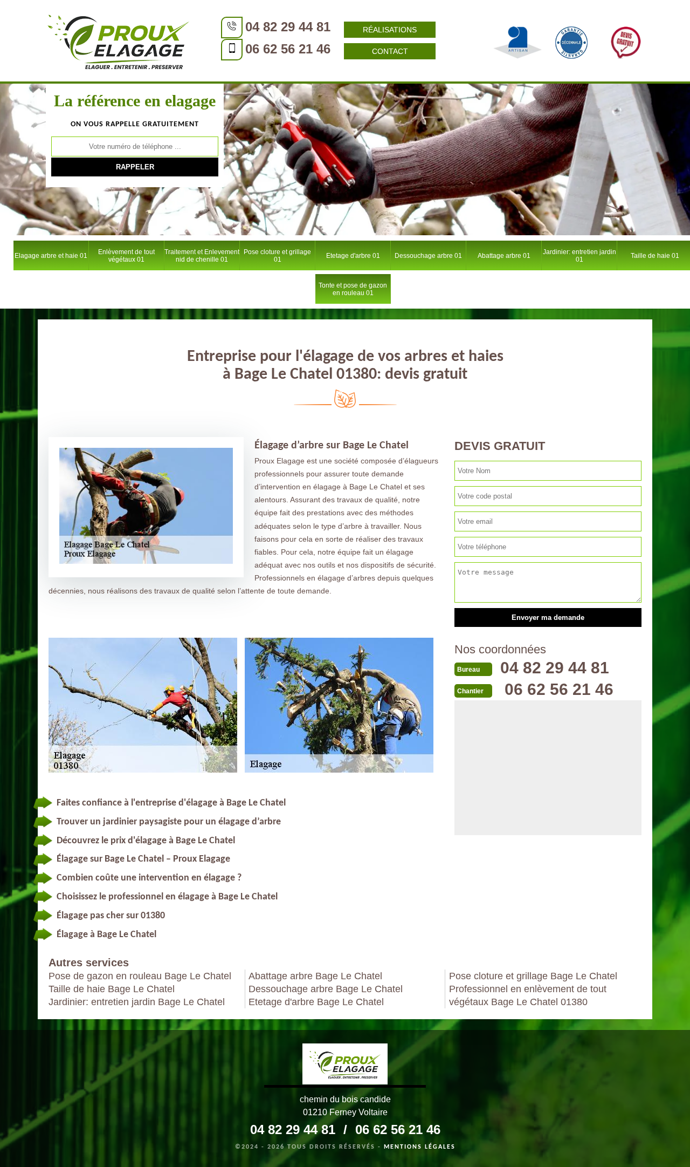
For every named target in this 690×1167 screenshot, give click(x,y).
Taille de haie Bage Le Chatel (112, 989)
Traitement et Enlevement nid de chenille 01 (201, 255)
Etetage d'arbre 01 (353, 256)
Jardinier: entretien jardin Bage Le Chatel (137, 1002)
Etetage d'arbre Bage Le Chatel (316, 1002)
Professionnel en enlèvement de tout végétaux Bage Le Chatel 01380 (527, 995)
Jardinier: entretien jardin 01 (579, 255)
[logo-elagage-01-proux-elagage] (118, 40)
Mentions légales (420, 1147)
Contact (390, 51)
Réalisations (390, 29)
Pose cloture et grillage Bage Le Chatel (533, 976)
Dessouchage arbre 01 (428, 256)
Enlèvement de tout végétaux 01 (126, 255)
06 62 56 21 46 (287, 49)
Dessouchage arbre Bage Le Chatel (326, 989)
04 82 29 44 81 (287, 26)
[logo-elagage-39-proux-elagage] (345, 1065)
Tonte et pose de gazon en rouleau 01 (353, 289)
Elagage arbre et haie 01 (51, 256)
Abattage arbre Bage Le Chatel (315, 976)
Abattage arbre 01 (504, 256)
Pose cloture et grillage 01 (277, 255)
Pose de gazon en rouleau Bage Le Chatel (140, 976)
